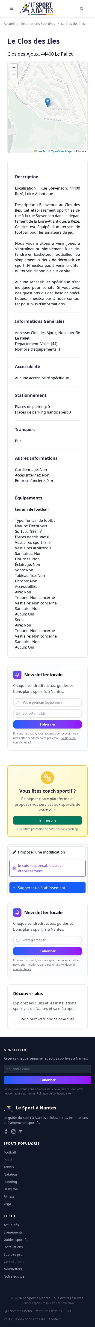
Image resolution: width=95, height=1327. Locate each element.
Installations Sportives (38, 23)
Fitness (9, 1196)
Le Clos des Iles (73, 23)
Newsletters (13, 1269)
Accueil (9, 23)
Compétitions (14, 1261)
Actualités (11, 1225)
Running (10, 1182)
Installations (13, 1247)
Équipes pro (13, 1254)
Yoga (7, 1204)
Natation (10, 1174)
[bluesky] (20, 1131)
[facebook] (6, 1131)
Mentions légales (49, 1311)
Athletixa (68, 1303)
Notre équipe (14, 1276)
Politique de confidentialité (54, 1093)
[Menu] (11, 9)
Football (10, 1152)
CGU (69, 1311)
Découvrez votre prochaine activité (47, 1019)
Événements (13, 1232)
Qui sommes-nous (18, 1311)
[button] (47, 102)
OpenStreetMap (61, 151)
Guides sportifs (15, 1239)
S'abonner (48, 724)
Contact (55, 1319)
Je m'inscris (47, 820)
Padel (8, 1159)
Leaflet (41, 151)
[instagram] (13, 1131)
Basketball (12, 1189)
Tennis (9, 1167)
